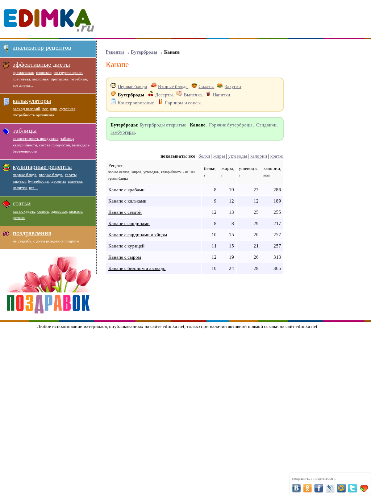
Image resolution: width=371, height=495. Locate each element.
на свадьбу (22, 241)
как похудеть (24, 211)
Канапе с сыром (124, 257)
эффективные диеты (41, 64)
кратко (277, 156)
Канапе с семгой (125, 212)
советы (43, 211)
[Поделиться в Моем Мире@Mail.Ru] (341, 488)
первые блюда (25, 174)
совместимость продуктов (35, 138)
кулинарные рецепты (42, 166)
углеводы (237, 156)
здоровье (59, 211)
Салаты (206, 86)
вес (45, 109)
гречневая (21, 79)
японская (43, 72)
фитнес (19, 217)
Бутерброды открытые (162, 125)
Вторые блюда (173, 86)
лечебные (79, 79)
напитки (20, 188)
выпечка (75, 181)
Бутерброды (144, 52)
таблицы (25, 130)
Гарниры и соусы (183, 102)
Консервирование (136, 102)
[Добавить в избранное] (363, 488)
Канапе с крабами (126, 189)
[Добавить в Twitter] (352, 488)
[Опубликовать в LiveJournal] (330, 488)
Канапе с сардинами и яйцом (137, 234)
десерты (58, 181)
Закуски (233, 86)
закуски (19, 181)
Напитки (221, 94)
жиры (219, 156)
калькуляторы (32, 100)
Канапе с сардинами (129, 223)
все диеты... (23, 85)
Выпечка (193, 94)
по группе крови (68, 72)
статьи (22, 203)
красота (76, 211)
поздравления (32, 233)
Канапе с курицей (126, 246)
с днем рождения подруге (56, 241)
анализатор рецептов (42, 47)
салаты (70, 174)
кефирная (40, 79)
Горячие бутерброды (231, 125)
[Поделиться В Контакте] (296, 488)
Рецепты (115, 52)
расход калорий (26, 109)
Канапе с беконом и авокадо (137, 268)
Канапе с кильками (127, 201)
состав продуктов (54, 145)
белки (204, 156)
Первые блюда (132, 86)
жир (53, 109)
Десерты (164, 94)
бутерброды (38, 181)
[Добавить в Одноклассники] (307, 488)
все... (33, 188)
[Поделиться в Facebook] (318, 488)
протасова (59, 79)
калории (258, 156)
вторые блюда (51, 174)
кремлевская (23, 72)
